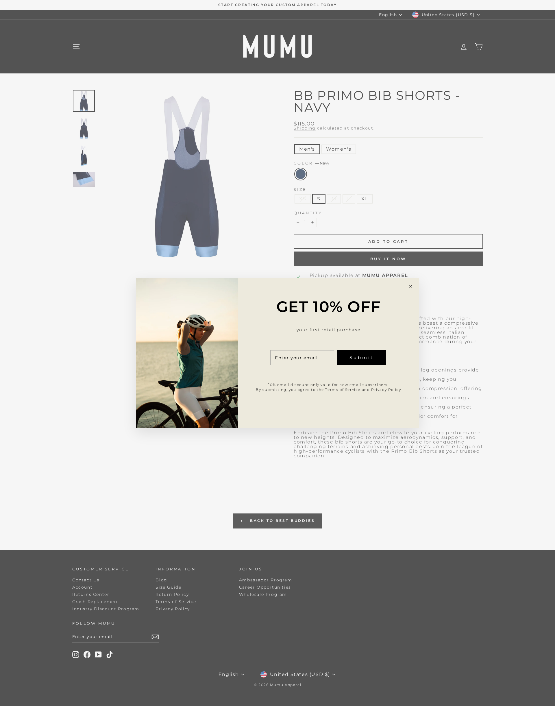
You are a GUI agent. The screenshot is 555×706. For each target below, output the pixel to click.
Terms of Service (342, 389)
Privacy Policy (386, 389)
